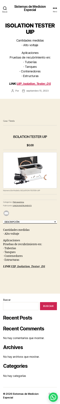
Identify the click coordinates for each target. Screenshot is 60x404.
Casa (5, 121)
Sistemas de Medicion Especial (30, 8)
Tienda (11, 121)
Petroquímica (18, 202)
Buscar (6, 299)
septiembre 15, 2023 (37, 90)
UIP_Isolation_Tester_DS (34, 84)
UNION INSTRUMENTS (22, 205)
